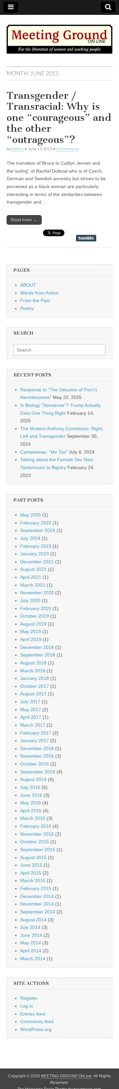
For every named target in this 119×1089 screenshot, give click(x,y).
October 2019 (34, 616)
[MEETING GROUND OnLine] (59, 35)
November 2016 (37, 756)
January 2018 (34, 678)
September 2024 (37, 530)
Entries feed (32, 1014)
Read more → (24, 219)
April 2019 (30, 639)
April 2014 (30, 950)
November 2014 (37, 904)
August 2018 (33, 662)
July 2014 (30, 927)
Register (29, 998)
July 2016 (30, 787)
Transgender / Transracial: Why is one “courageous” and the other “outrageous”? (59, 118)
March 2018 (32, 670)
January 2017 (34, 740)
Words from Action (39, 292)
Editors (18, 148)
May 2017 (30, 709)
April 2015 (30, 873)
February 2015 (35, 888)
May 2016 (30, 802)
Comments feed (37, 1021)
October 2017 (34, 686)
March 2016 (32, 818)
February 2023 (35, 546)
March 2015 (32, 880)
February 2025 (35, 522)
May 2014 (30, 942)
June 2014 (31, 935)
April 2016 (30, 810)
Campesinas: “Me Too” (44, 452)
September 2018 (37, 654)
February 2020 (35, 608)
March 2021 (32, 585)
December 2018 (37, 647)
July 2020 (30, 600)
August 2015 (33, 857)
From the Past (35, 300)
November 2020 (37, 592)
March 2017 (32, 725)
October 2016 (34, 764)
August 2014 (33, 919)
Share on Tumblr (86, 238)
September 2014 (37, 911)
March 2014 (32, 958)
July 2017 (30, 701)
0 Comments (67, 148)
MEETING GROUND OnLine (66, 1076)
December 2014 (37, 896)
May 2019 (30, 631)
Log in (26, 1006)
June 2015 (31, 865)
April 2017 (30, 717)
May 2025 (30, 514)
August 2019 (33, 624)
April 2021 (30, 577)
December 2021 (37, 561)
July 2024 (30, 538)
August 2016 (33, 779)
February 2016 (35, 826)
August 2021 (33, 569)
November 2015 (37, 834)
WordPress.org (36, 1029)
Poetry (27, 308)
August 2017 (33, 693)
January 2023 (34, 553)
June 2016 (31, 795)
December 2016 (37, 748)
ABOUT (28, 285)
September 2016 (37, 771)
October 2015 (34, 841)
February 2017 (35, 733)
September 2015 (37, 849)
